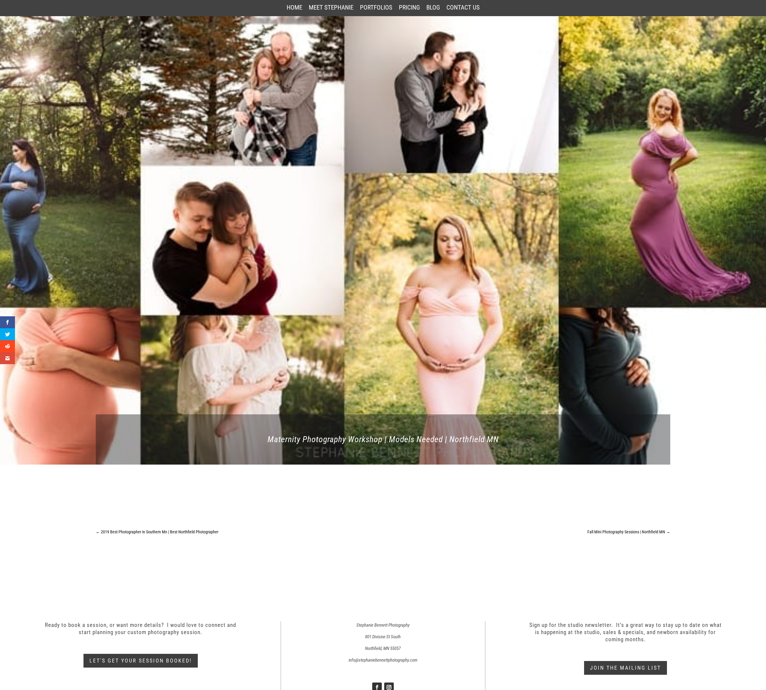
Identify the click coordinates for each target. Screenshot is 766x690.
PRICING (409, 8)
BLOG (433, 8)
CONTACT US (463, 8)
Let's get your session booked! (140, 660)
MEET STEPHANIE (331, 8)
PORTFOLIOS (376, 8)
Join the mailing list (625, 668)
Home (294, 8)
